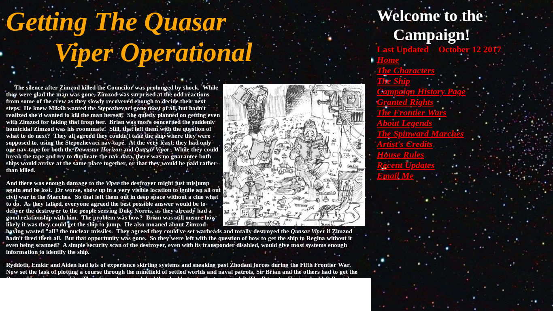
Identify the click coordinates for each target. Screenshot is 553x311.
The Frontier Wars (412, 112)
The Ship (393, 81)
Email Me (395, 175)
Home (388, 60)
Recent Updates (406, 165)
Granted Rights (405, 102)
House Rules (400, 154)
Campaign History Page (421, 91)
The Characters (406, 70)
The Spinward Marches (420, 133)
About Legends (404, 123)
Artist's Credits (405, 144)
